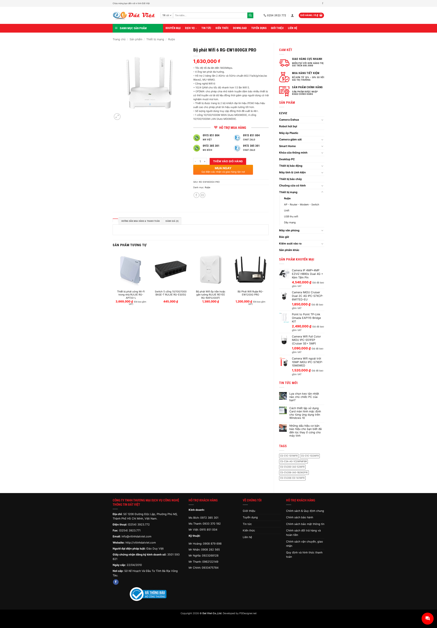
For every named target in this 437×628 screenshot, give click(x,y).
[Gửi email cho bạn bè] (202, 195)
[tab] (115, 220)
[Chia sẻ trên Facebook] (196, 195)
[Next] (268, 281)
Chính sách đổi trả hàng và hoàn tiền (303, 533)
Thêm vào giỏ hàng (228, 161)
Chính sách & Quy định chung (305, 510)
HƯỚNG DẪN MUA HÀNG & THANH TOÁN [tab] (140, 221)
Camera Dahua (289, 119)
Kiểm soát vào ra (290, 243)
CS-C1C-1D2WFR (310, 455)
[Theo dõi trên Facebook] (323, 3)
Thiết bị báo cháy (290, 179)
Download (240, 28)
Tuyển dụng (258, 28)
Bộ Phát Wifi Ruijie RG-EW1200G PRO (250, 293)
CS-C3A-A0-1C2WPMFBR (293, 461)
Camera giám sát (290, 139)
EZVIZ (283, 113)
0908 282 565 (210, 549)
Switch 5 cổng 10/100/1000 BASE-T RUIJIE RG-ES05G (171, 293)
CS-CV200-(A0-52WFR (292, 467)
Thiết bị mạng (155, 39)
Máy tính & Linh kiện (292, 172)
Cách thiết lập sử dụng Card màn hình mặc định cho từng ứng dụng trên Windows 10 (305, 413)
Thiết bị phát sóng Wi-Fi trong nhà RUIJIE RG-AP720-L (131, 294)
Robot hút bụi (288, 126)
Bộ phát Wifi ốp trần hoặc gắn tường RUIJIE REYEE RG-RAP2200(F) (210, 294)
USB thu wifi (291, 216)
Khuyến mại (173, 28)
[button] (292, 15)
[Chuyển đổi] (322, 120)
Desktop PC (287, 159)
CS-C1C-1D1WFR (289, 455)
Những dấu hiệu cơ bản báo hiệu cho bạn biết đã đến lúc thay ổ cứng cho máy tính (305, 430)
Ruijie (171, 39)
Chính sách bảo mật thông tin (305, 524)
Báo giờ (284, 237)
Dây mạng (290, 222)
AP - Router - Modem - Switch (301, 204)
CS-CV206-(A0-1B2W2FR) (294, 472)
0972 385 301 (209, 517)
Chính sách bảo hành (299, 517)
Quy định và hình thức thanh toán (304, 555)
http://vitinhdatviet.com (140, 542)
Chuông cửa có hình (292, 185)
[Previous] (112, 281)
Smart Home (287, 146)
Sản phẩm (136, 39)
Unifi (286, 210)
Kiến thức (222, 28)
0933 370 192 (212, 523)
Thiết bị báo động (290, 165)
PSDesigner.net (248, 613)
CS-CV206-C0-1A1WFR (292, 478)
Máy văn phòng (289, 230)
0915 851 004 (208, 529)
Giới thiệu (277, 28)
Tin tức (206, 28)
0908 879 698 (212, 543)
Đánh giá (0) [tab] (172, 221)
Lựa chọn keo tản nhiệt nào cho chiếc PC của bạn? (304, 397)
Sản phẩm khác (289, 250)
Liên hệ (292, 28)
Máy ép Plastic (288, 133)
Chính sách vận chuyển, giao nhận (304, 544)
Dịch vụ (190, 28)
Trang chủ (119, 39)
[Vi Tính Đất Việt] (134, 15)
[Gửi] (250, 15)
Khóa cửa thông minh (293, 152)
